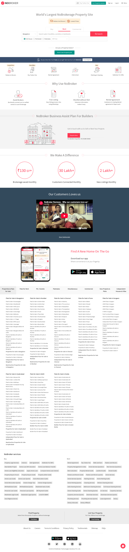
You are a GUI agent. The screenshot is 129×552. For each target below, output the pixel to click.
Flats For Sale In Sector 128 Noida (62, 399)
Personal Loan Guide (11, 491)
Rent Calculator (72, 471)
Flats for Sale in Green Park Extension (39, 392)
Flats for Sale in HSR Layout (13, 306)
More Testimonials (64, 237)
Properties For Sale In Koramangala (15, 354)
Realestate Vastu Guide (43, 487)
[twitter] (57, 544)
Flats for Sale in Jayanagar (12, 324)
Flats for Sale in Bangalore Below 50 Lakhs (15, 331)
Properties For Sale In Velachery (62, 357)
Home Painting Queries (74, 483)
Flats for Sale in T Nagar (60, 321)
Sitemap (94, 528)
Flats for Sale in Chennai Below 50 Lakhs (62, 331)
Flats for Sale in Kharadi (84, 304)
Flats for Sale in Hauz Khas (36, 382)
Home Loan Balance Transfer (47, 467)
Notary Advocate (73, 503)
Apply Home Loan (32, 471)
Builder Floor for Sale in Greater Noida (63, 426)
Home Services (110, 475)
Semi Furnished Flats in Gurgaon (111, 316)
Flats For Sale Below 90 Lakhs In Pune (87, 339)
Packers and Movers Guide (75, 475)
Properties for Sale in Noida (62, 414)
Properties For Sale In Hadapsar (86, 345)
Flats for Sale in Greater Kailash (38, 385)
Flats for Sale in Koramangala (13, 301)
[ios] (72, 538)
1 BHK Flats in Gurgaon (108, 301)
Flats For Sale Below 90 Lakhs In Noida (63, 411)
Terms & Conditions (51, 528)
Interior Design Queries (45, 483)
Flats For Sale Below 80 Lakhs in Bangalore (14, 344)
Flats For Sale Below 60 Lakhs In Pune (87, 332)
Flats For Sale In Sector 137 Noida (62, 382)
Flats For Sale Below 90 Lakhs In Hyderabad (14, 425)
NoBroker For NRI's (48, 463)
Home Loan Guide (10, 479)
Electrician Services (92, 495)
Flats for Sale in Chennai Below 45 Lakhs (62, 327)
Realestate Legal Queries (28, 495)
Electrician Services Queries (109, 495)
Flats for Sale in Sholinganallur (62, 311)
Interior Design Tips (29, 483)
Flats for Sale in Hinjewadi (85, 324)
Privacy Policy (68, 528)
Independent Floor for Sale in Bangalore (15, 361)
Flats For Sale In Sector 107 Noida (62, 396)
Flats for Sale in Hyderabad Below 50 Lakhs (15, 409)
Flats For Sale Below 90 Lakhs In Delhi (39, 415)
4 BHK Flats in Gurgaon (108, 309)
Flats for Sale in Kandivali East (37, 321)
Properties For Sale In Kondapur (14, 434)
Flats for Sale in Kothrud (84, 314)
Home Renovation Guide (40, 479)
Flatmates (47, 39)
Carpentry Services (115, 491)
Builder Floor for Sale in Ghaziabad (39, 431)
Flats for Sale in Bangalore (15, 298)
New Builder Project (11, 467)
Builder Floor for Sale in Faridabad (38, 429)
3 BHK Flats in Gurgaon (108, 306)
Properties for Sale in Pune (86, 342)
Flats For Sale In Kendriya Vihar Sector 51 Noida (63, 390)
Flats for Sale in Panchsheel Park (38, 397)
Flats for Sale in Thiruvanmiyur (62, 304)
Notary (116, 499)
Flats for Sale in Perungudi (61, 324)
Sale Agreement (34, 463)
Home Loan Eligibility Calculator (14, 471)
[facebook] (49, 544)
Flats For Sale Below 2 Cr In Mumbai (39, 346)
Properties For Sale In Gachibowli (14, 432)
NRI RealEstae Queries (26, 487)
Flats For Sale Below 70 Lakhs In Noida (63, 406)
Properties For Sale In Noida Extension (64, 417)
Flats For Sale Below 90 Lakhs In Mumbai (38, 340)
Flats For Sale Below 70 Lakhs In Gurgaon (111, 333)
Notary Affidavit (85, 503)
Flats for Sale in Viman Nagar (85, 319)
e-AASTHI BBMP (43, 495)
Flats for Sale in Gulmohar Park (37, 390)
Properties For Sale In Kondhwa (86, 347)
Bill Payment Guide (42, 491)
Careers (37, 528)
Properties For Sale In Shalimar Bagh (63, 354)
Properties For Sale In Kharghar (38, 351)
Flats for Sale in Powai (35, 311)
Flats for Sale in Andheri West (37, 301)
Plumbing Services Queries (89, 499)
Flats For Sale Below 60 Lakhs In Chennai (62, 335)
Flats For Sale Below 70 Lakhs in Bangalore (14, 340)
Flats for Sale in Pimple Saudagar (86, 316)
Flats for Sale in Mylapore (60, 316)
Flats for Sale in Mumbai (38, 298)
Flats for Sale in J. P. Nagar (12, 319)
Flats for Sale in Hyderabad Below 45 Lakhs (15, 404)
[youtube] (80, 544)
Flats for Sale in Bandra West (37, 324)
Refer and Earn (97, 463)
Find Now (34, 519)
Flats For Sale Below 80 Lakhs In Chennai (62, 344)
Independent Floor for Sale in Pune (87, 351)
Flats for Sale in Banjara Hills (13, 377)
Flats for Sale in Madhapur (12, 382)
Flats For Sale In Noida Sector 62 (62, 377)
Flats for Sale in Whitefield (12, 309)
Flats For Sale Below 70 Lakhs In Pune (87, 334)
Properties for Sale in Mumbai (39, 348)
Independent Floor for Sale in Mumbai (39, 358)
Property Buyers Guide (28, 475)
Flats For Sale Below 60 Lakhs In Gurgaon (111, 329)
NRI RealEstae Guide (11, 487)
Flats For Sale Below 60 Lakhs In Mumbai (38, 327)
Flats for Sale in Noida (61, 374)
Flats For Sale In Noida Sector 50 (62, 380)
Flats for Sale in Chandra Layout (14, 316)
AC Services (103, 491)
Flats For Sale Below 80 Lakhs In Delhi (39, 412)
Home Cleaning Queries (91, 491)
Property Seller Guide (44, 475)
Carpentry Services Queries (76, 495)
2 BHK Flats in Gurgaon (108, 304)
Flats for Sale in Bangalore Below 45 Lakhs (15, 327)
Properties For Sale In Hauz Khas (38, 421)
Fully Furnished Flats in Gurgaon (111, 314)
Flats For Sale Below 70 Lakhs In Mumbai (38, 331)
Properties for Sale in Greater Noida (63, 422)
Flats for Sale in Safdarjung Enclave (39, 380)
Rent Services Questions (114, 467)
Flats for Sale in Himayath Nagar (14, 399)
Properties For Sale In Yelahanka (14, 357)
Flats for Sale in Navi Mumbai (37, 309)
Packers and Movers (111, 463)
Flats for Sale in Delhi (37, 374)
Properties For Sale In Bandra (37, 354)
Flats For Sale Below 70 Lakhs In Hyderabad (14, 417)
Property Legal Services (12, 463)
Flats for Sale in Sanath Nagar (13, 401)
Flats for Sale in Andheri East (37, 304)
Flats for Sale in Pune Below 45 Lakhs (87, 327)
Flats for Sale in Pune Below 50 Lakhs (87, 329)
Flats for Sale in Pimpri (84, 321)
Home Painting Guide (103, 479)
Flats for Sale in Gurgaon (111, 298)
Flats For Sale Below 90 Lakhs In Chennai (62, 348)
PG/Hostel (38, 39)
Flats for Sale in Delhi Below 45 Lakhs (39, 402)
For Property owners (98, 3)
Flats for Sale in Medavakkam (61, 314)
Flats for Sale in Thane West (37, 314)
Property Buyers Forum (12, 475)
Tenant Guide (113, 471)
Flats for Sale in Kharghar (36, 319)
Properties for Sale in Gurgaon (112, 345)
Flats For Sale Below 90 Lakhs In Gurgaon (111, 341)
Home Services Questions (96, 467)
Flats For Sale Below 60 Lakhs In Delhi (39, 407)
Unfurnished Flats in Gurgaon (110, 319)
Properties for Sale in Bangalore (15, 351)
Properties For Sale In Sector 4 (110, 350)
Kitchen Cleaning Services (105, 483)
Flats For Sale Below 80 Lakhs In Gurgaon (111, 337)
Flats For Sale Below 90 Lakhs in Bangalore (14, 348)
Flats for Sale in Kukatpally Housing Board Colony (15, 385)
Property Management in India (77, 467)
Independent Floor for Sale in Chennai (63, 361)
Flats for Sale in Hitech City (12, 389)
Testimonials (82, 528)
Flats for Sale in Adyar (59, 319)
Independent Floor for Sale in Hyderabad (15, 438)
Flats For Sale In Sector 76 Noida (62, 387)
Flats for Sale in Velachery (60, 301)
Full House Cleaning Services (112, 487)
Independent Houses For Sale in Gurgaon (111, 325)
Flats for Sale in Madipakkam (61, 306)
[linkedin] (72, 544)
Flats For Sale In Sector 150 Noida (62, 401)
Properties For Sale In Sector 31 (110, 348)
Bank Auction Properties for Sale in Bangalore (15, 366)
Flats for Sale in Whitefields (12, 396)
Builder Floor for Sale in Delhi (39, 426)
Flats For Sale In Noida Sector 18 (62, 394)
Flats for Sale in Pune (85, 298)
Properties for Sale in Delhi (38, 417)
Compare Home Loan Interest (49, 471)
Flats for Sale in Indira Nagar (13, 311)
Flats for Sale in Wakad (84, 301)
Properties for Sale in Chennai (63, 351)
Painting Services (89, 479)
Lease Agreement (105, 499)
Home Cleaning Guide (74, 491)
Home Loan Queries (24, 479)
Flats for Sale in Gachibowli (12, 391)
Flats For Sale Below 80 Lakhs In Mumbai (38, 335)
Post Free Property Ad (64, 52)
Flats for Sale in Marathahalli (13, 304)
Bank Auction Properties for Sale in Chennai (64, 366)
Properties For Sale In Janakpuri (38, 423)
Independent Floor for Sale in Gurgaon (112, 321)
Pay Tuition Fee (86, 463)
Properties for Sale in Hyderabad (16, 429)
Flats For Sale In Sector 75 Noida (62, 385)
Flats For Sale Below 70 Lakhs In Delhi (39, 410)
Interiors (24, 463)
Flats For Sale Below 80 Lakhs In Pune (87, 337)
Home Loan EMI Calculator (27, 467)
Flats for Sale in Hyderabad (15, 374)
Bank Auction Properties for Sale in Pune (88, 356)
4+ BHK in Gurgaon (107, 311)
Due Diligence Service (11, 499)
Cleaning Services (89, 483)
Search (99, 34)
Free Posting (95, 519)
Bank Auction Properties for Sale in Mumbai (40, 363)
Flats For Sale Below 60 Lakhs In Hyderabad (14, 413)
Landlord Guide (101, 471)
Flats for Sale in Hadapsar (84, 309)
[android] (57, 538)
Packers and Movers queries (94, 475)
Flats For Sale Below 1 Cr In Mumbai (39, 343)
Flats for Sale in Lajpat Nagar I (37, 400)
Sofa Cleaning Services (74, 487)
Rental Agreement (73, 463)
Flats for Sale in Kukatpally (12, 394)
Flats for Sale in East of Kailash (37, 395)
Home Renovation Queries (12, 483)
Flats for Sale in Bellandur (12, 314)
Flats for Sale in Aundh (84, 311)
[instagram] (64, 544)
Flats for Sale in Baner (83, 306)
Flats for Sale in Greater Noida (61, 404)
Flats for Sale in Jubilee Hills (13, 380)
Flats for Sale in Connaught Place (38, 387)
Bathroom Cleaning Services (92, 487)
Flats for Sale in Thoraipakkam (62, 309)
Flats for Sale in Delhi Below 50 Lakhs (39, 405)
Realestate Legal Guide (11, 495)
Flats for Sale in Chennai (62, 298)
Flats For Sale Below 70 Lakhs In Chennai (62, 340)
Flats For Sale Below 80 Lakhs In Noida (63, 409)
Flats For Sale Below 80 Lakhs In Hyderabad (14, 421)
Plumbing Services (73, 499)
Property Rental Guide (86, 471)
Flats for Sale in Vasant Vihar (37, 377)
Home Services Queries (74, 479)
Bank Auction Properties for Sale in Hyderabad (15, 443)
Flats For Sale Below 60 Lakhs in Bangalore (14, 335)
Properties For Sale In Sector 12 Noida (63, 420)
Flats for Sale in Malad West (37, 306)
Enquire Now (74, 135)
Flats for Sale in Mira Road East (37, 316)
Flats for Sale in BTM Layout (13, 321)
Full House (29, 39)
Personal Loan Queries (27, 491)
